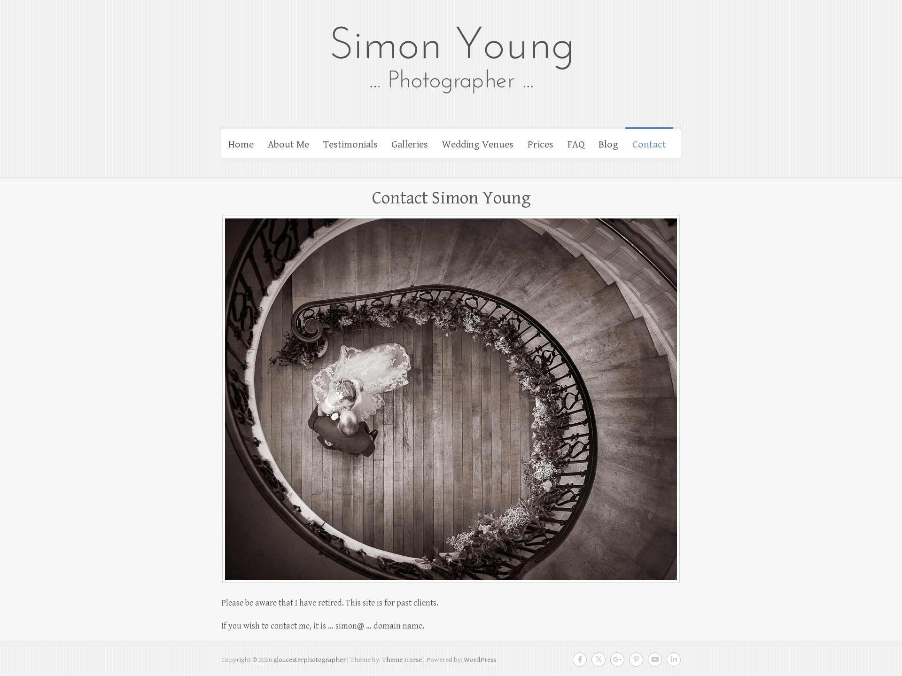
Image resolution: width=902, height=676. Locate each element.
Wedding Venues (477, 144)
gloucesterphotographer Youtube (655, 660)
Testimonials (350, 144)
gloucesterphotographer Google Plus (617, 660)
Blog (608, 144)
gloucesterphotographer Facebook (580, 660)
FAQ (576, 144)
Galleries (409, 144)
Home (241, 144)
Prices (540, 144)
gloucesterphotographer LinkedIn (674, 660)
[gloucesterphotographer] (451, 59)
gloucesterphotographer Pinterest (636, 660)
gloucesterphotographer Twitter (598, 660)
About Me (288, 144)
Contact (649, 144)
